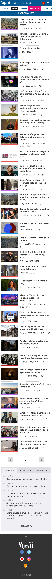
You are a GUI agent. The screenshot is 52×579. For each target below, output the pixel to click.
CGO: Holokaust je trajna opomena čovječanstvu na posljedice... (32, 168)
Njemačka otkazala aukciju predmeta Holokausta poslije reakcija (33, 183)
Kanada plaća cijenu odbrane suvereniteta (25, 486)
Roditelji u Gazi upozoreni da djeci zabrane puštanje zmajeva (25, 494)
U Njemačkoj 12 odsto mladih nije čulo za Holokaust (33, 371)
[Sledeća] (41, 459)
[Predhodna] (10, 459)
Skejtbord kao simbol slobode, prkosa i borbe (26, 479)
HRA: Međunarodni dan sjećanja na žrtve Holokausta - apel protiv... (34, 154)
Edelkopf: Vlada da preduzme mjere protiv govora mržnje (33, 443)
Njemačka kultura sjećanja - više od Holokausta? (35, 385)
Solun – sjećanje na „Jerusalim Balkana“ (34, 64)
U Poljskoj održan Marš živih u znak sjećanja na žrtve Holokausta (33, 36)
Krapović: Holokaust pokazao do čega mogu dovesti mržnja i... (35, 121)
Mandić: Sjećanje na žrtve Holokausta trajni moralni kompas (32, 137)
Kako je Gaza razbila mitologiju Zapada (34, 239)
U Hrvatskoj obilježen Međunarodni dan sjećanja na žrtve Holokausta (33, 108)
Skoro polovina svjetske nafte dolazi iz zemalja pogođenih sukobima (23, 504)
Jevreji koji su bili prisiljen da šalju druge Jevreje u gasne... (33, 356)
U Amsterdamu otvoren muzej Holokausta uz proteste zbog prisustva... (33, 430)
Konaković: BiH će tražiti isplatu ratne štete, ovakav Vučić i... (34, 414)
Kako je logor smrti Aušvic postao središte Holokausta (33, 328)
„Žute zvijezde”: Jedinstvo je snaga (33, 282)
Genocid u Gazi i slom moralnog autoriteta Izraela (34, 210)
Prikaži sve (26, 525)
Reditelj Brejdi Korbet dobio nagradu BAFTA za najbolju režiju (32, 255)
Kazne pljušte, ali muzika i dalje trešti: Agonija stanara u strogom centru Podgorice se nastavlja (27, 515)
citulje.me (18, 3)
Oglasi (28, 3)
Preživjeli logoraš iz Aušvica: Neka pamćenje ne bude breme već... (34, 94)
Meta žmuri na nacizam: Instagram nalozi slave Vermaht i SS (34, 79)
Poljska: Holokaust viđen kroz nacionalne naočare (33, 342)
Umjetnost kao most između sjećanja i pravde (33, 267)
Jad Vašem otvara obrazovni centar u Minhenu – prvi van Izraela (32, 22)
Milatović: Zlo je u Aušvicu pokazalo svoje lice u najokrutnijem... (32, 298)
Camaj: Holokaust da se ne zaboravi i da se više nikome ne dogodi (34, 315)
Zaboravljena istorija (29, 48)
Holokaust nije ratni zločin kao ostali (34, 224)
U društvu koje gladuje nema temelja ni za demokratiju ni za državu (34, 197)
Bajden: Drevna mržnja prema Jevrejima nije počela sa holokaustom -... (33, 401)
